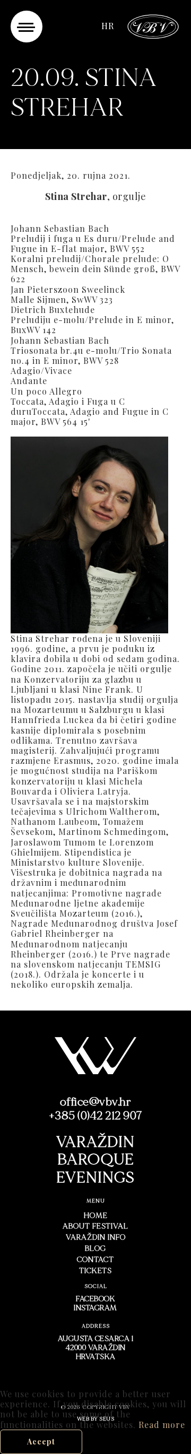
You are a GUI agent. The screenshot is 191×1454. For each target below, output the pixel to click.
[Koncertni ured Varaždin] (153, 25)
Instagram (95, 1307)
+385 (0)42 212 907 (96, 1115)
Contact (95, 1259)
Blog (95, 1248)
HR (107, 26)
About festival (95, 1226)
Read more (161, 1424)
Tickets (95, 1270)
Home (96, 1215)
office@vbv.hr (96, 1102)
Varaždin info (96, 1237)
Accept (41, 1441)
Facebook (95, 1298)
